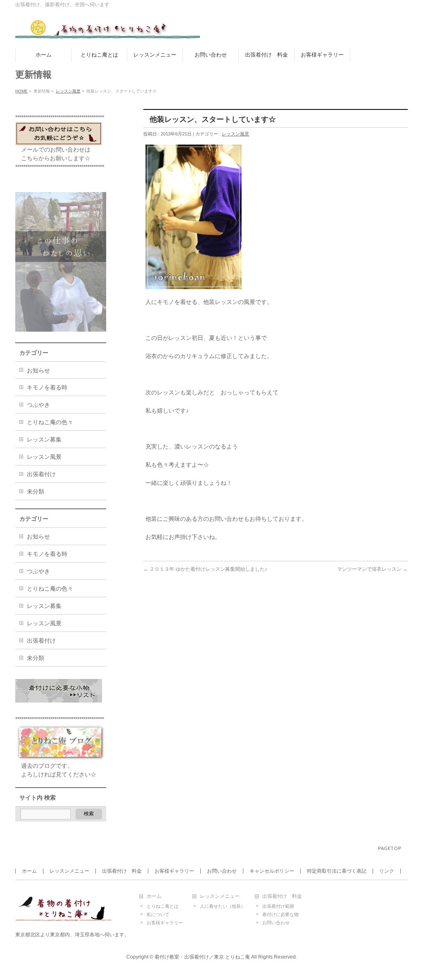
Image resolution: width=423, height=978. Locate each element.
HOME (21, 91)
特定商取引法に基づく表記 (336, 871)
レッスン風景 (68, 91)
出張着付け (41, 474)
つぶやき (38, 404)
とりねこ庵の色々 (50, 422)
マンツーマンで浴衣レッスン (372, 569)
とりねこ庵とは (162, 906)
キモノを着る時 (47, 387)
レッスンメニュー (69, 871)
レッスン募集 (44, 439)
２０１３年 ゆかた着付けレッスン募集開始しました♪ (205, 569)
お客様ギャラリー (174, 871)
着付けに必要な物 (280, 914)
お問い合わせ (222, 871)
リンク (386, 871)
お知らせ (38, 370)
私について (158, 914)
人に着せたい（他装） (222, 906)
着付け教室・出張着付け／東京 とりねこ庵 (202, 957)
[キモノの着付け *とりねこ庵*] (107, 31)
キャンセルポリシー (272, 871)
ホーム (29, 871)
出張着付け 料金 (122, 871)
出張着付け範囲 (278, 906)
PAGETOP (390, 848)
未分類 (35, 491)
